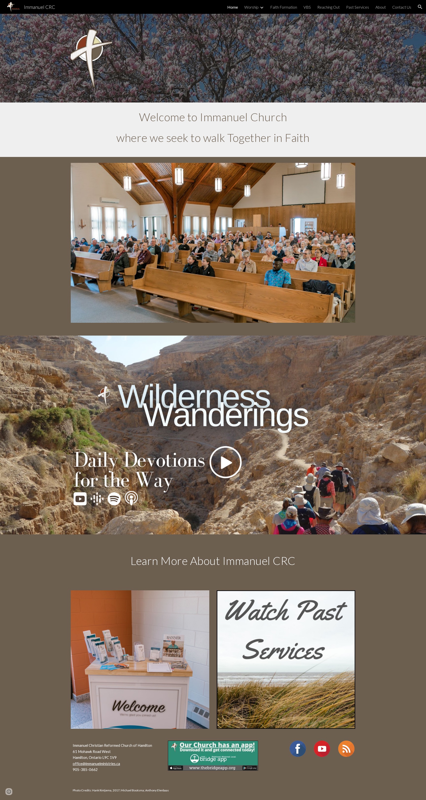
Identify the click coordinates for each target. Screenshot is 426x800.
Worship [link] (251, 7)
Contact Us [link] (401, 7)
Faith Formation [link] (283, 7)
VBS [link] (307, 7)
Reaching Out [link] (328, 7)
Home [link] (232, 7)
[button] (420, 7)
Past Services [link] (357, 7)
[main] (213, 129)
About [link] (380, 7)
